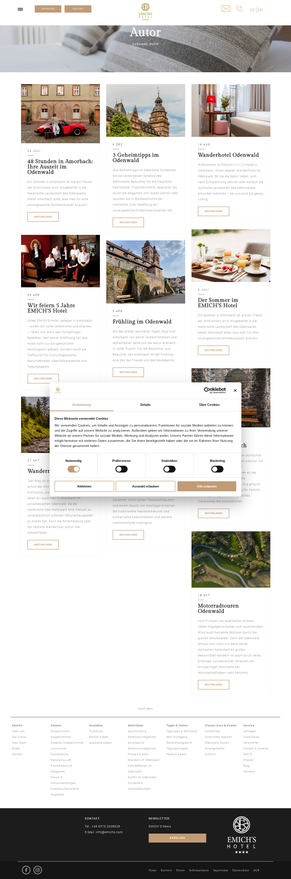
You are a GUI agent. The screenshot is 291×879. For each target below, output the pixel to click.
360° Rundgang (176, 737)
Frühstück (96, 731)
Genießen (96, 725)
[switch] (121, 469)
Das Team (19, 742)
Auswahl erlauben (145, 486)
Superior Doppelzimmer (67, 742)
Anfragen (249, 731)
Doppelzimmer (61, 737)
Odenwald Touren (217, 742)
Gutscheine (251, 737)
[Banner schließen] (235, 390)
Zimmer (56, 725)
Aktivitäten (135, 725)
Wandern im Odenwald (143, 760)
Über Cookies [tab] (209, 404)
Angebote (57, 794)
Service (248, 725)
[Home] (145, 11)
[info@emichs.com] (226, 8)
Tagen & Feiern (177, 725)
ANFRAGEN (48, 8)
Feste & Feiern (176, 754)
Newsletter (251, 742)
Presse (248, 760)
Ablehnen (84, 486)
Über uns (18, 731)
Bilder (16, 748)
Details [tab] (145, 404)
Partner (17, 754)
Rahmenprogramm (179, 742)
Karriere (249, 771)
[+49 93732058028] (239, 8)
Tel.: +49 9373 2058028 (102, 826)
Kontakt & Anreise (255, 748)
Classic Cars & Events (221, 725)
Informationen (199, 870)
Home (153, 870)
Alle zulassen (207, 486)
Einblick (210, 754)
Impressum (220, 870)
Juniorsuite (58, 748)
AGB (256, 870)
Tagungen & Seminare (181, 731)
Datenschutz (240, 870)
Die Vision (19, 737)
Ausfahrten (212, 731)
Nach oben (145, 708)
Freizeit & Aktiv (138, 754)
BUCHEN (78, 8)
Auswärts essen (100, 742)
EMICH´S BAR (98, 737)
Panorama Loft (61, 760)
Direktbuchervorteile (65, 788)
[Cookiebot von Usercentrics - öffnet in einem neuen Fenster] (207, 390)
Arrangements (215, 748)
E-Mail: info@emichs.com (104, 832)
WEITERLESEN (43, 216)
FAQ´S (247, 754)
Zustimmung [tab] (81, 404)
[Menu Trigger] (20, 9)
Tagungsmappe (177, 748)
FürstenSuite (60, 754)
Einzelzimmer (60, 731)
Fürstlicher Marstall (218, 737)
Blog (246, 765)
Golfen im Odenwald (142, 777)
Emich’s (17, 725)
